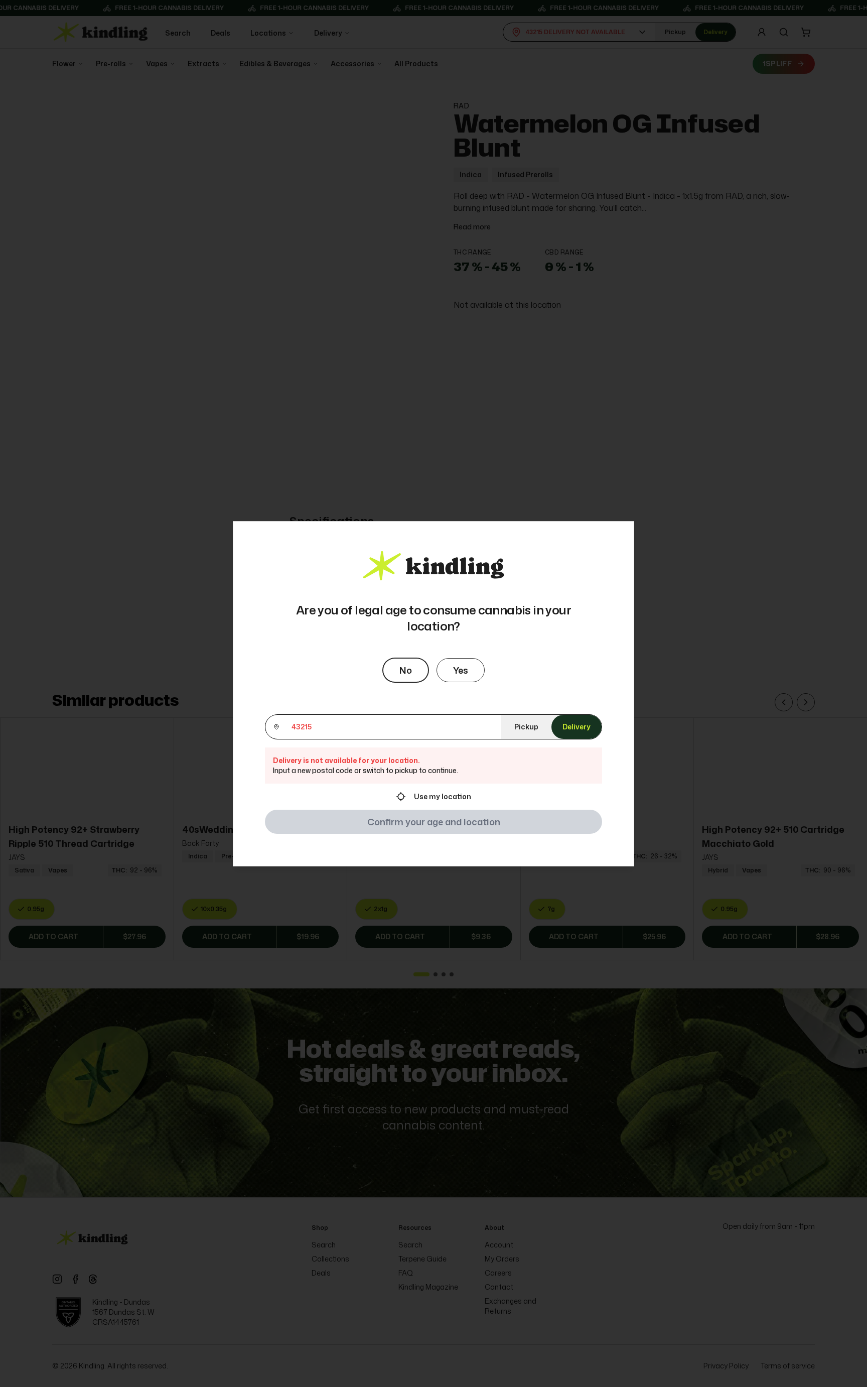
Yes (460, 670)
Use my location (442, 796)
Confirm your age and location (433, 821)
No (405, 670)
